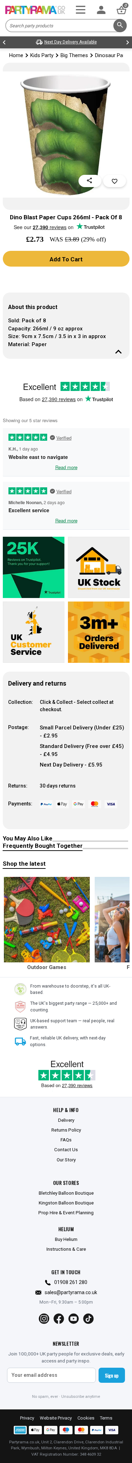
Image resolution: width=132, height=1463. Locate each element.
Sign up (112, 1375)
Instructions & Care (66, 1249)
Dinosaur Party (112, 55)
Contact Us (66, 1149)
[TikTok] (88, 1318)
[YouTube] (73, 1318)
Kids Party (42, 55)
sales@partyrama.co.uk (71, 1292)
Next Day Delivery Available (70, 42)
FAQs (66, 1139)
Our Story (66, 1159)
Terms (106, 1418)
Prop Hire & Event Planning (66, 1212)
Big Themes (74, 55)
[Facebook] (59, 1318)
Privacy (27, 1418)
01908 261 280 (70, 1282)
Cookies (85, 1418)
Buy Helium (66, 1239)
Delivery (66, 1120)
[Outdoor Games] (47, 919)
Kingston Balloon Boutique (66, 1203)
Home (16, 55)
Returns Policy (66, 1130)
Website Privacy (56, 1418)
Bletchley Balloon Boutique (66, 1193)
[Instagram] (44, 1318)
